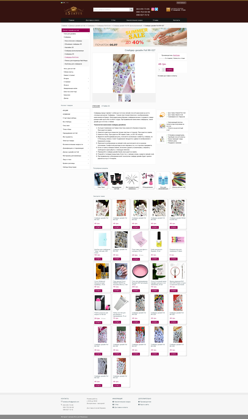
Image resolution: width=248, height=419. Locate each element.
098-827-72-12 (142, 15)
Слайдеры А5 (69, 54)
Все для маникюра (74, 10)
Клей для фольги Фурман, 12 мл (156, 250)
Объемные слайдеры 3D (73, 44)
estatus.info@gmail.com (71, 402)
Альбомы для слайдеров (73, 64)
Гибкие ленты (68, 72)
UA (63, 2)
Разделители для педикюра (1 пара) (176, 250)
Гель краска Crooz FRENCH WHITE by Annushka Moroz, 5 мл (120, 282)
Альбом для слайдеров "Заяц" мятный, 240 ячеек (102, 251)
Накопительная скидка (122, 402)
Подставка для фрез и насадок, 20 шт (139, 250)
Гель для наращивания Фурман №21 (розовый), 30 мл (140, 282)
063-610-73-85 (142, 9)
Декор (66, 98)
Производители (145, 402)
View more (140, 37)
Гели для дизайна (70, 34)
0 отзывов (168, 58)
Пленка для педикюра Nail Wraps (76, 60)
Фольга (66, 85)
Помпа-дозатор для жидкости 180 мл (101, 313)
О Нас (116, 404)
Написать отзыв (179, 58)
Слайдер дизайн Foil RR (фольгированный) (127, 26)
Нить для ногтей (69, 69)
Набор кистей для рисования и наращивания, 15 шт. (120, 314)
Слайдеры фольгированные (74, 51)
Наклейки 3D (69, 47)
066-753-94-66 (143, 12)
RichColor (176, 55)
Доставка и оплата (121, 407)
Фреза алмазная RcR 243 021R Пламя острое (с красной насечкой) (178, 282)
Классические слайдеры (73, 41)
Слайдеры (91, 26)
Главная (64, 26)
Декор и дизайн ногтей (77, 26)
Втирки (66, 78)
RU (67, 2)
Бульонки (67, 95)
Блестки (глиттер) (70, 92)
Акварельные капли (70, 88)
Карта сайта (144, 404)
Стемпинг (67, 82)
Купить (169, 70)
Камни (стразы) (69, 75)
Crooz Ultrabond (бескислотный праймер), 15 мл (99, 282)
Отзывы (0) (106, 106)
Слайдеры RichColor (104, 26)
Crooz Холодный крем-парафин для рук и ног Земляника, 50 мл (159, 282)
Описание (96, 106)
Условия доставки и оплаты (167, 76)
